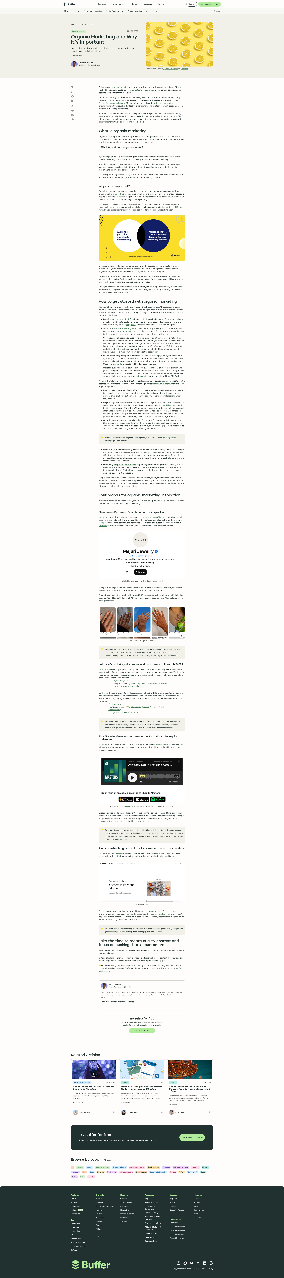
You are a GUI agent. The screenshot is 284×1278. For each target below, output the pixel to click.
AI (147, 11)
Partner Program (200, 1210)
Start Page (75, 1227)
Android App (76, 1239)
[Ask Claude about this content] (72, 119)
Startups (123, 1221)
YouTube (99, 1236)
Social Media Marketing (93, 11)
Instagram (99, 1210)
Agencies (124, 1206)
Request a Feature (177, 1210)
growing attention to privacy (141, 90)
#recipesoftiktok (157, 707)
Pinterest (162, 517)
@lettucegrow (120, 680)
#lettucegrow (137, 683)
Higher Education (127, 1214)
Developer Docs (151, 1241)
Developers (124, 1217)
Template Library (151, 1202)
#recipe (145, 707)
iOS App (74, 1235)
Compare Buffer (151, 1233)
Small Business (126, 1202)
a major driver (119, 194)
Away (118, 853)
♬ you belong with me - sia (126, 686)
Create (73, 1199)
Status (172, 1202)
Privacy (196, 1269)
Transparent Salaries (177, 1234)
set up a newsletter (132, 331)
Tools (155, 11)
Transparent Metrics (177, 1226)
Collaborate (75, 1214)
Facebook (99, 1202)
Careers (197, 1202)
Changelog (174, 1206)
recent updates (121, 87)
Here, (157, 853)
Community (75, 1206)
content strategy (147, 517)
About (196, 1199)
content (153, 911)
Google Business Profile (105, 1206)
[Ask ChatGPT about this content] (72, 115)
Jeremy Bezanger (171, 69)
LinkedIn (99, 1214)
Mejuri (102, 517)
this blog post (128, 806)
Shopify (102, 744)
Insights (76, 1210)
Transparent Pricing (177, 1230)
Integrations (75, 1231)
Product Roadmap (177, 1238)
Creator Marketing (134, 11)
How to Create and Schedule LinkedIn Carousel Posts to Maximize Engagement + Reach (189, 1089)
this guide (117, 364)
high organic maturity (163, 103)
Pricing (161, 4)
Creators (123, 1199)
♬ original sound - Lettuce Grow (123, 712)
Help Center (174, 1199)
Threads (99, 1225)
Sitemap (197, 1217)
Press (196, 1206)
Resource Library (151, 1213)
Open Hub (174, 1223)
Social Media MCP (78, 1246)
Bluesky (99, 1199)
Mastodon (100, 1217)
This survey (171, 405)
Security (209, 1269)
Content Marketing (85, 24)
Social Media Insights (114, 11)
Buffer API (75, 1250)
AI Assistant (75, 1223)
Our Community (151, 1237)
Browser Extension (78, 1242)
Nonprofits (124, 1210)
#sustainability (114, 709)
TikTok (105, 693)
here (157, 352)
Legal (196, 1214)
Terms (202, 1269)
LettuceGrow (105, 669)
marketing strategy (161, 384)
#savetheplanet (151, 683)
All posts (75, 11)
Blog (66, 11)
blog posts (130, 324)
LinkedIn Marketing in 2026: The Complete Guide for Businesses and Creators (141, 1088)
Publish (74, 1202)
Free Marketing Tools (153, 1223)
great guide (139, 376)
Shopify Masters (162, 744)
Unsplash (184, 69)
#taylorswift (164, 683)
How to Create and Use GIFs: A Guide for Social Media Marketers (93, 1088)
